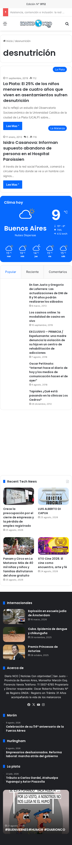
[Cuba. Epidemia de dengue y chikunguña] (14, 634)
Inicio (9, 41)
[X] (33, 704)
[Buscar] (67, 24)
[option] (36, 812)
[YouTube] (38, 704)
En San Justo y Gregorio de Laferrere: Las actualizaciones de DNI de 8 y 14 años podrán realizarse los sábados (48, 293)
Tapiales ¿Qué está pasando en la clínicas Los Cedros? (48, 395)
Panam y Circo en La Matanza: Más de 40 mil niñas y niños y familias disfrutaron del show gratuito (18, 567)
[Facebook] (28, 704)
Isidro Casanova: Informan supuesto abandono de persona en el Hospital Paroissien (30, 151)
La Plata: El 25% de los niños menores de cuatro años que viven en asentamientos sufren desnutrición (35, 92)
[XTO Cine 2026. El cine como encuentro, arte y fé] (53, 546)
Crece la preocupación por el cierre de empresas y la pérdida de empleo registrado (18, 517)
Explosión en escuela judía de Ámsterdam (47, 613)
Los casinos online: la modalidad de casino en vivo (47, 316)
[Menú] (5, 24)
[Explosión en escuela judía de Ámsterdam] (14, 616)
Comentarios (58, 272)
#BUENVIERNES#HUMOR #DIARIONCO (35, 829)
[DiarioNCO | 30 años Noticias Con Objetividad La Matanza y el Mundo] (36, 23)
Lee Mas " (12, 126)
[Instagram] (43, 704)
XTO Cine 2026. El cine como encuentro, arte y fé (52, 563)
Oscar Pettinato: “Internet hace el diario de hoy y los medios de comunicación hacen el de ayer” (48, 372)
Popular (10, 272)
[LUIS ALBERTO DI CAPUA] (53, 496)
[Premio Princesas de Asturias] (14, 652)
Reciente (32, 272)
